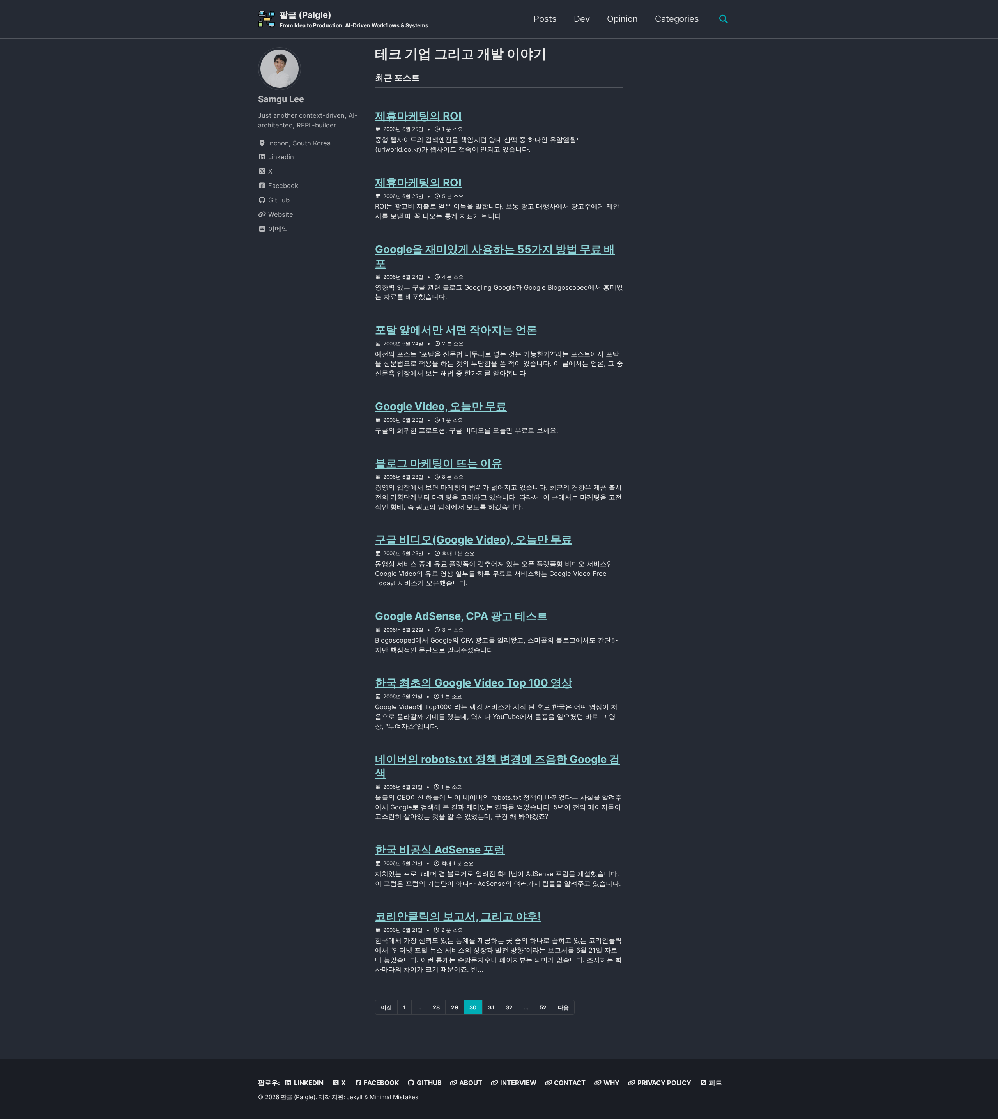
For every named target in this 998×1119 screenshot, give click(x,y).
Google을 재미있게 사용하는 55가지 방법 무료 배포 (495, 256)
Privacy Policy (663, 1083)
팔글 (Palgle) (354, 19)
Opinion (622, 19)
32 (509, 1007)
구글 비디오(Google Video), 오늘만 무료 (473, 539)
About (470, 1083)
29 (454, 1007)
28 (436, 1007)
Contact (569, 1083)
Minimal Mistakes (394, 1097)
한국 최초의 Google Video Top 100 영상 (473, 682)
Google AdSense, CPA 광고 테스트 (461, 616)
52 (543, 1007)
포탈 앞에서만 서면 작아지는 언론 (456, 329)
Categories (677, 19)
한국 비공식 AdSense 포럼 (440, 849)
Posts (545, 19)
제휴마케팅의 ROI (418, 115)
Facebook (380, 1083)
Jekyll (355, 1097)
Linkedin (308, 1083)
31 (491, 1007)
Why (610, 1083)
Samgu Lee (281, 99)
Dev (582, 19)
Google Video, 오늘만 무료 (441, 406)
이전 (386, 1007)
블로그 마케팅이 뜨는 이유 (438, 463)
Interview (517, 1083)
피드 (714, 1083)
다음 (563, 1007)
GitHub (428, 1083)
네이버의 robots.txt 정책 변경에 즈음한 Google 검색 (497, 766)
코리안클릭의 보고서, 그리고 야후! (458, 916)
